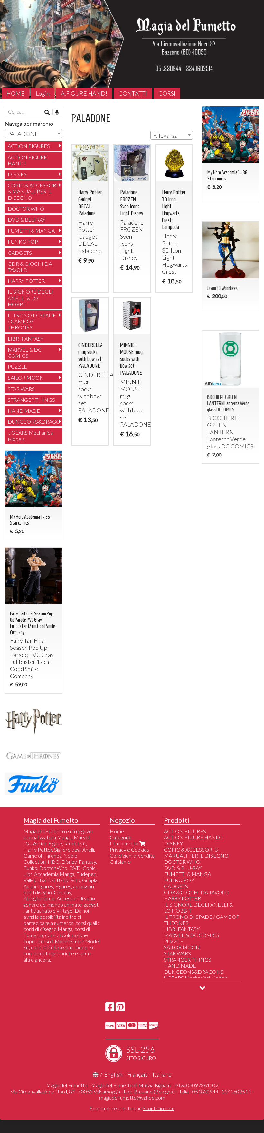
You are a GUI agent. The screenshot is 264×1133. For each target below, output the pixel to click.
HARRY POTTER (26, 281)
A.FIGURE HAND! (84, 93)
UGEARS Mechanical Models (31, 435)
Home (117, 831)
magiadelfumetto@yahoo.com (132, 1097)
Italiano (162, 1074)
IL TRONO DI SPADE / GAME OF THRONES (32, 321)
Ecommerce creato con (132, 1108)
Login (43, 93)
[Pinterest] (120, 1009)
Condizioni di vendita (132, 855)
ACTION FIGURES (29, 146)
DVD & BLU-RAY (26, 219)
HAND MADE (24, 411)
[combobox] (171, 135)
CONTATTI (132, 93)
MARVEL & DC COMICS (25, 352)
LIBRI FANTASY (25, 339)
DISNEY (17, 174)
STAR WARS (21, 389)
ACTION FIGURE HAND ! (27, 160)
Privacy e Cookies (129, 849)
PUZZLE (17, 367)
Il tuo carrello (124, 843)
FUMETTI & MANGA (31, 230)
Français (137, 1074)
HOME (15, 93)
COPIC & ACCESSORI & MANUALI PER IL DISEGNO (33, 191)
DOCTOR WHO (26, 209)
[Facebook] (109, 1009)
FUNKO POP (23, 241)
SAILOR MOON (26, 377)
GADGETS (20, 253)
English (113, 1074)
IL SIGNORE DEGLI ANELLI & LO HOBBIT (30, 298)
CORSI (166, 93)
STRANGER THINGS (31, 400)
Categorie (121, 837)
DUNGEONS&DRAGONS (35, 422)
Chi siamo (120, 862)
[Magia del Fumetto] (132, 49)
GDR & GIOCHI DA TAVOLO (30, 267)
